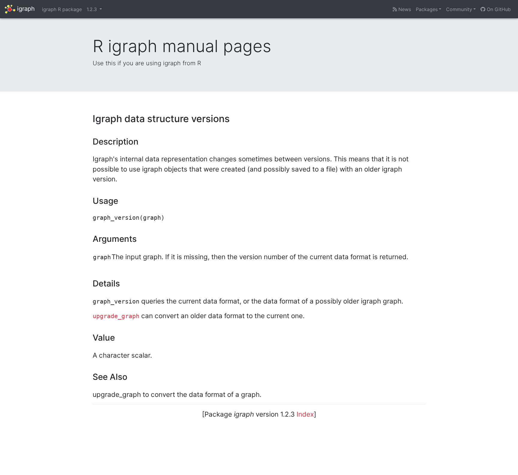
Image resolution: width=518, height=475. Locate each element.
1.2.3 (92, 9)
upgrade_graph (116, 316)
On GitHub (498, 9)
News (404, 9)
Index (305, 414)
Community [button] (459, 9)
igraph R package (62, 9)
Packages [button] (427, 9)
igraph (25, 8)
